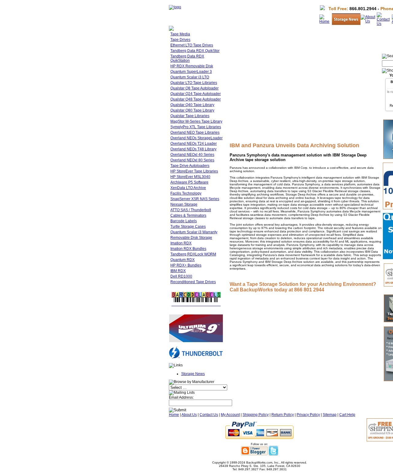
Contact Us (209, 415)
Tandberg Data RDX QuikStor (195, 51)
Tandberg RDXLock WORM (193, 254)
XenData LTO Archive (188, 188)
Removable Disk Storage (191, 237)
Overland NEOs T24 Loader (193, 143)
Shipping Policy (256, 415)
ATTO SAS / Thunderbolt (190, 210)
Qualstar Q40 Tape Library (192, 105)
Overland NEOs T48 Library (193, 149)
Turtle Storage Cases (188, 226)
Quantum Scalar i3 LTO (189, 77)
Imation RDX (181, 243)
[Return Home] (175, 7)
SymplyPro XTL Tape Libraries (195, 127)
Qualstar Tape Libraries (189, 116)
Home (174, 415)
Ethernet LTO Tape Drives (191, 45)
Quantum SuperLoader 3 (191, 71)
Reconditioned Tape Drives (193, 282)
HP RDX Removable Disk (191, 66)
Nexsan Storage (183, 204)
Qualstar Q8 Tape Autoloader (194, 88)
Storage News (193, 374)
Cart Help (347, 415)
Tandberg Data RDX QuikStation (187, 58)
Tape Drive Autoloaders (189, 166)
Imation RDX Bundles (188, 249)
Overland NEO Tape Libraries (195, 132)
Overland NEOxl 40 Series (192, 154)
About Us (189, 415)
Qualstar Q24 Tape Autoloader (195, 94)
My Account (230, 415)
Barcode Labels (183, 221)
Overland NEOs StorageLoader (196, 138)
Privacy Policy (308, 415)
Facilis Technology (185, 193)
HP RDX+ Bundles (185, 265)
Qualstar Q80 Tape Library (192, 110)
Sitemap (330, 415)
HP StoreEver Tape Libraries (194, 171)
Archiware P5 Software (189, 182)
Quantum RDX (182, 260)
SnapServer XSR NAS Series (194, 199)
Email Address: (181, 397)
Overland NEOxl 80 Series (192, 160)
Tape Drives (180, 40)
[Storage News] (346, 24)
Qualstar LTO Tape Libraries (193, 83)
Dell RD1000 (181, 276)
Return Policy (282, 415)
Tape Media (180, 34)
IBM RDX (178, 271)
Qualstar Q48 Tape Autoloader (195, 99)
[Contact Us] (384, 24)
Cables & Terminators (188, 215)
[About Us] (368, 21)
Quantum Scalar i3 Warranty (193, 232)
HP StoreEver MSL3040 (190, 177)
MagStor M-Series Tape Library (196, 121)
